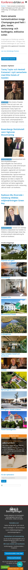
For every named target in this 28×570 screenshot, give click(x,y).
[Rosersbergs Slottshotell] (14, 147)
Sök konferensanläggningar (11, 565)
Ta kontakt (5, 567)
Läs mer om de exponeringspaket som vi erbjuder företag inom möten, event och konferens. (14, 540)
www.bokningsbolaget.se (14, 532)
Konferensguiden (8, 546)
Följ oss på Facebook (14, 558)
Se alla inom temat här (8, 58)
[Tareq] (14, 90)
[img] (14, 452)
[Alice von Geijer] (14, 215)
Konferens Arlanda (13, 566)
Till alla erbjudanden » (14, 470)
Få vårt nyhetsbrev (7, 475)
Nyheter (3, 6)
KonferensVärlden (18, 546)
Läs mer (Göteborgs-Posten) (10, 51)
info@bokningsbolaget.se (16, 530)
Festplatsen (14, 548)
